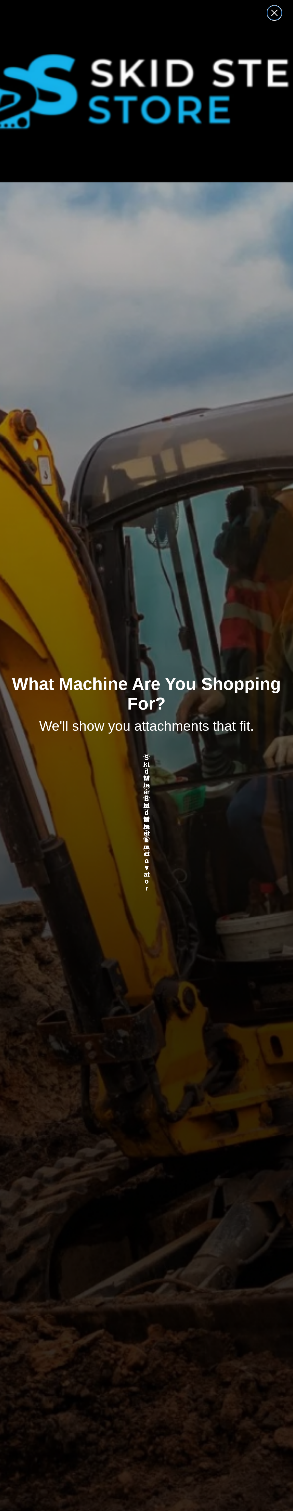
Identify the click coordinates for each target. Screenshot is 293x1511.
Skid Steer (146, 761)
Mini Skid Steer (146, 782)
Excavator (147, 802)
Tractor (146, 843)
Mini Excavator (146, 823)
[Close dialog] (274, 13)
